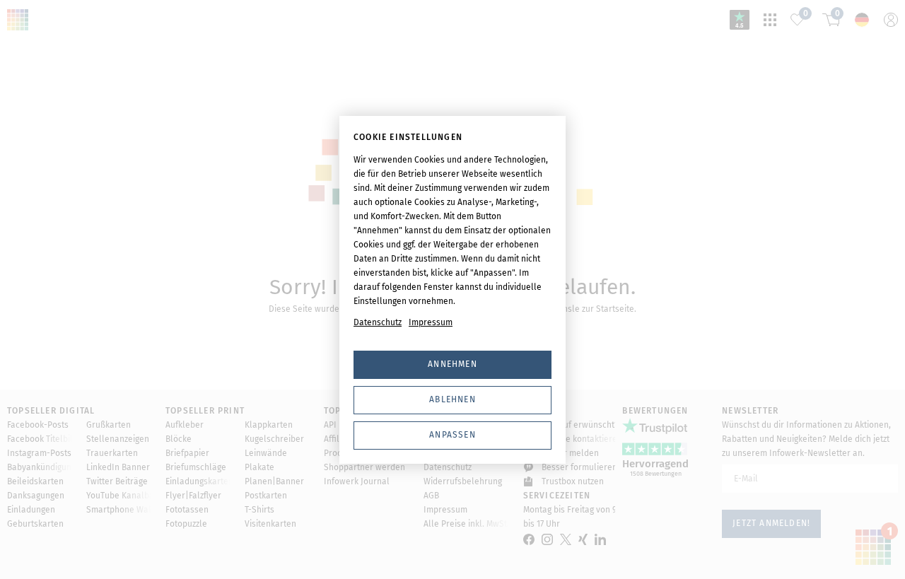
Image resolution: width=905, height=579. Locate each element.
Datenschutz (378, 322)
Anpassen (452, 435)
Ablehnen (452, 399)
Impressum (430, 322)
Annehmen (452, 364)
